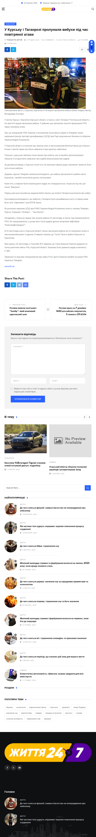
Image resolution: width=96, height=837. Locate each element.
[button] (84, 417)
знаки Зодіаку (79, 707)
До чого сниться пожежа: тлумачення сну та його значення (49, 601)
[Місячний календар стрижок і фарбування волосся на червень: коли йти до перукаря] (10, 620)
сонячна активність (14, 719)
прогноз (68, 713)
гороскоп (54, 707)
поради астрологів (53, 713)
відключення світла (37, 707)
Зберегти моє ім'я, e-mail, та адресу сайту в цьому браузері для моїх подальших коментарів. (45, 390)
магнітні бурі (26, 713)
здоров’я (66, 707)
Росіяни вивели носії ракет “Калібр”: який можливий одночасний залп (23, 311)
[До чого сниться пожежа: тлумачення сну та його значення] (10, 601)
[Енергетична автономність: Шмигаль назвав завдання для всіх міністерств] (10, 675)
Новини (52, 462)
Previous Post (19, 305)
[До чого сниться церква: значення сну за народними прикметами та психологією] (10, 583)
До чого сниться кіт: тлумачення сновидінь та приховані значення (53, 638)
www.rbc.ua (9, 266)
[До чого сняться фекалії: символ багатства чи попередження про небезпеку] (10, 509)
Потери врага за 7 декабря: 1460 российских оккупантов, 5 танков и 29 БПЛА (71, 311)
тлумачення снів (33, 719)
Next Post (79, 305)
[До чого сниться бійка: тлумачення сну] (10, 546)
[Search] (93, 9)
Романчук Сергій (14, 40)
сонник (79, 713)
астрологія (21, 707)
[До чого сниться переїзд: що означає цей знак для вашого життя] (10, 657)
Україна (9, 707)
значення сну (12, 713)
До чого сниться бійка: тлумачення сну (39, 546)
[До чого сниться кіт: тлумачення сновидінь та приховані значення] (10, 638)
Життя (23, 504)
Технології (9, 458)
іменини (47, 719)
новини (39, 713)
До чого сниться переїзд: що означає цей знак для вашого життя (52, 657)
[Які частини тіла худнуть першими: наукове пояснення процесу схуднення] (10, 528)
